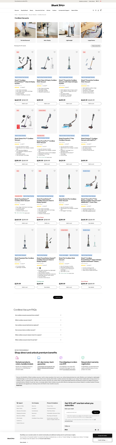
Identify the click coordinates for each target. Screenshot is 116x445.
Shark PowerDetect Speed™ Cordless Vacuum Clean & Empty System (46, 259)
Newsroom (34, 413)
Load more (58, 297)
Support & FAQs (20, 406)
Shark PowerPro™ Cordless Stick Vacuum (46, 141)
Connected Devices (51, 408)
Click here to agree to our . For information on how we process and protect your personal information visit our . (83, 416)
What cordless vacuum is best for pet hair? (26, 340)
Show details (23, 442)
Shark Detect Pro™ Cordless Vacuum (24, 139)
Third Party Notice (51, 410)
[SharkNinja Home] (58, 5)
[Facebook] (95, 429)
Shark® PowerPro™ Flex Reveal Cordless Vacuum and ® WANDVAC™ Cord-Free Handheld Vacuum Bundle (91, 200)
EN (96, 1)
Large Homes (91, 40)
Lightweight (69, 40)
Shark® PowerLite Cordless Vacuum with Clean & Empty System (68, 81)
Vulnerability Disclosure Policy (53, 413)
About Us (34, 406)
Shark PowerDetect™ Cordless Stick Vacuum (22, 199)
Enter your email (69, 408)
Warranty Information (21, 410)
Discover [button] (17, 10)
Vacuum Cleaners (32, 14)
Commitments (35, 410)
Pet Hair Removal (25, 40)
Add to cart (25, 103)
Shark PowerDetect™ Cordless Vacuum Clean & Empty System (45, 200)
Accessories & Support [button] (64, 10)
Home (16, 14)
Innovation (34, 408)
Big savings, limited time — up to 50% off (34, 1)
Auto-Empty (47, 40)
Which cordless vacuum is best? (23, 320)
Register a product (83, 1)
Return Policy (19, 408)
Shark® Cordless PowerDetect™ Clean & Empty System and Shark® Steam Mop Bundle (91, 259)
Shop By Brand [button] (24, 10)
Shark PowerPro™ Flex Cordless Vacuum (66, 139)
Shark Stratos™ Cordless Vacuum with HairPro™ (89, 139)
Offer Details (19, 418)
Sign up (96, 412)
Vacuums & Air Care (23, 14)
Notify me (47, 223)
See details (91, 223)
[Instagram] (98, 429)
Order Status (92, 1)
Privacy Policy (50, 406)
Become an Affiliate (21, 415)
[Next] (103, 33)
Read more (19, 385)
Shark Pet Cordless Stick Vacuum (67, 258)
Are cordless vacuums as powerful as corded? (27, 315)
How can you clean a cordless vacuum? (25, 330)
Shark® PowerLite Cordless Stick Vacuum (90, 81)
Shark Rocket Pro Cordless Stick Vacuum (67, 199)
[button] (93, 10)
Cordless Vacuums (42, 14)
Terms (80, 415)
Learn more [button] (49, 157)
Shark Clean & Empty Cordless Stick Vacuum (47, 81)
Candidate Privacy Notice (37, 418)
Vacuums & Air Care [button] (39, 10)
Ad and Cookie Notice (44, 438)
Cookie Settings (102, 440)
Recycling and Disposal (52, 415)
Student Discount (20, 423)
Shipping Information (21, 413)
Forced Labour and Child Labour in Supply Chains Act (53, 419)
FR (98, 1)
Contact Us (19, 420)
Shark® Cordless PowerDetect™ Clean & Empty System (25, 81)
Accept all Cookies (102, 435)
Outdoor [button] (54, 10)
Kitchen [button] (48, 10)
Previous (13, 32)
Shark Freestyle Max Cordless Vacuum (24, 258)
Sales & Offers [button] (74, 10)
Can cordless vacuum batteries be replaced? (27, 325)
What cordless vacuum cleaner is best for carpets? (28, 335)
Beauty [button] (31, 10)
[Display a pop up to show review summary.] (25, 88)
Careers (33, 415)
